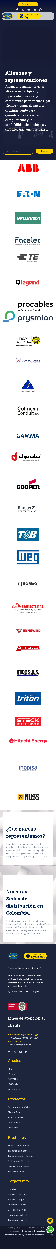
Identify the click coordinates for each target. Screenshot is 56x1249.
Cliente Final (14, 1112)
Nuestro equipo (16, 1200)
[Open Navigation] (50, 16)
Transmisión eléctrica (19, 1151)
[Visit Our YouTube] (28, 9)
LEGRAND (13, 1084)
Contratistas (14, 1123)
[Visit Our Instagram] (23, 9)
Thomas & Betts (16, 1171)
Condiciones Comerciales (33, 1231)
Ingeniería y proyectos (19, 1166)
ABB (10, 1069)
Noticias (12, 1189)
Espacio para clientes (18, 1215)
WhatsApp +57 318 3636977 (24, 1038)
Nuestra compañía (17, 1194)
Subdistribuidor (16, 1117)
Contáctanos (28, 4)
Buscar (44, 151)
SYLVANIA (13, 1079)
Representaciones (17, 1205)
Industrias (13, 1128)
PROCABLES (14, 1089)
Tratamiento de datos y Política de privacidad (24, 1235)
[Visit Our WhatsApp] (40, 9)
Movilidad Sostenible (18, 1146)
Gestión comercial (17, 1210)
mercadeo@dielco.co (20, 1044)
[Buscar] (51, 53)
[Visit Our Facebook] (17, 9)
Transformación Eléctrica (20, 1156)
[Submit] (29, 151)
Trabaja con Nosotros (19, 1220)
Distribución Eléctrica (18, 1161)
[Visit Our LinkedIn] (34, 9)
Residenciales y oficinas (20, 1107)
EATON (11, 1074)
